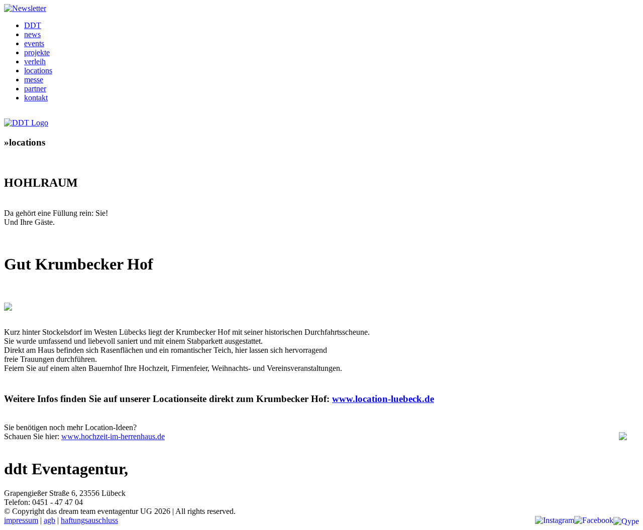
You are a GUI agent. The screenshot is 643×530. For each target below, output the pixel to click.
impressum (21, 520)
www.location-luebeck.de (383, 398)
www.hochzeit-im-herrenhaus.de (113, 436)
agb (49, 520)
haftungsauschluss (89, 520)
